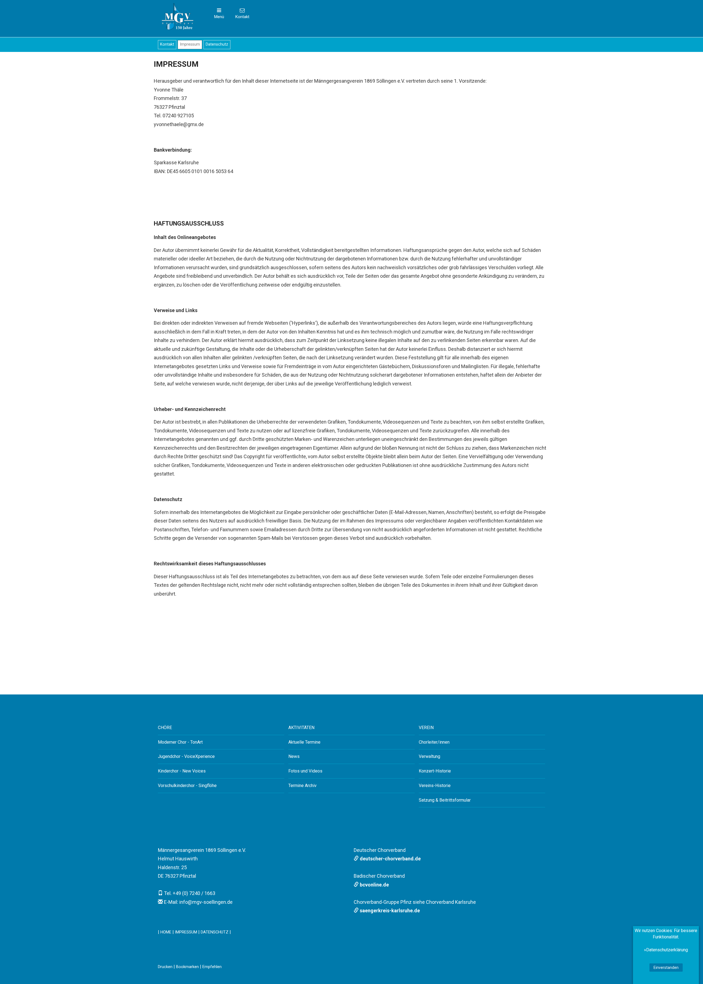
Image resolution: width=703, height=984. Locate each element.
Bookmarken (187, 966)
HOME (165, 932)
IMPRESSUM (186, 932)
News (294, 756)
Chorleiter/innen (434, 742)
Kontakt (167, 44)
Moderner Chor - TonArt (180, 742)
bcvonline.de (374, 885)
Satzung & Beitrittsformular (445, 800)
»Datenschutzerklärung (666, 949)
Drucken (165, 966)
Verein (426, 727)
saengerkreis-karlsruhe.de (389, 910)
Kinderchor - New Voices (182, 771)
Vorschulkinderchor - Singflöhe (187, 785)
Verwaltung (429, 756)
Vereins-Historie (435, 785)
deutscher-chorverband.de (390, 858)
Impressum (190, 44)
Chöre (165, 727)
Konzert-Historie (435, 771)
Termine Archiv (302, 785)
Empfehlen (212, 966)
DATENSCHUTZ (214, 932)
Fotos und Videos (305, 771)
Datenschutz (217, 44)
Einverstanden (666, 967)
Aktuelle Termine (304, 742)
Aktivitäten (301, 727)
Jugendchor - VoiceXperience (186, 756)
